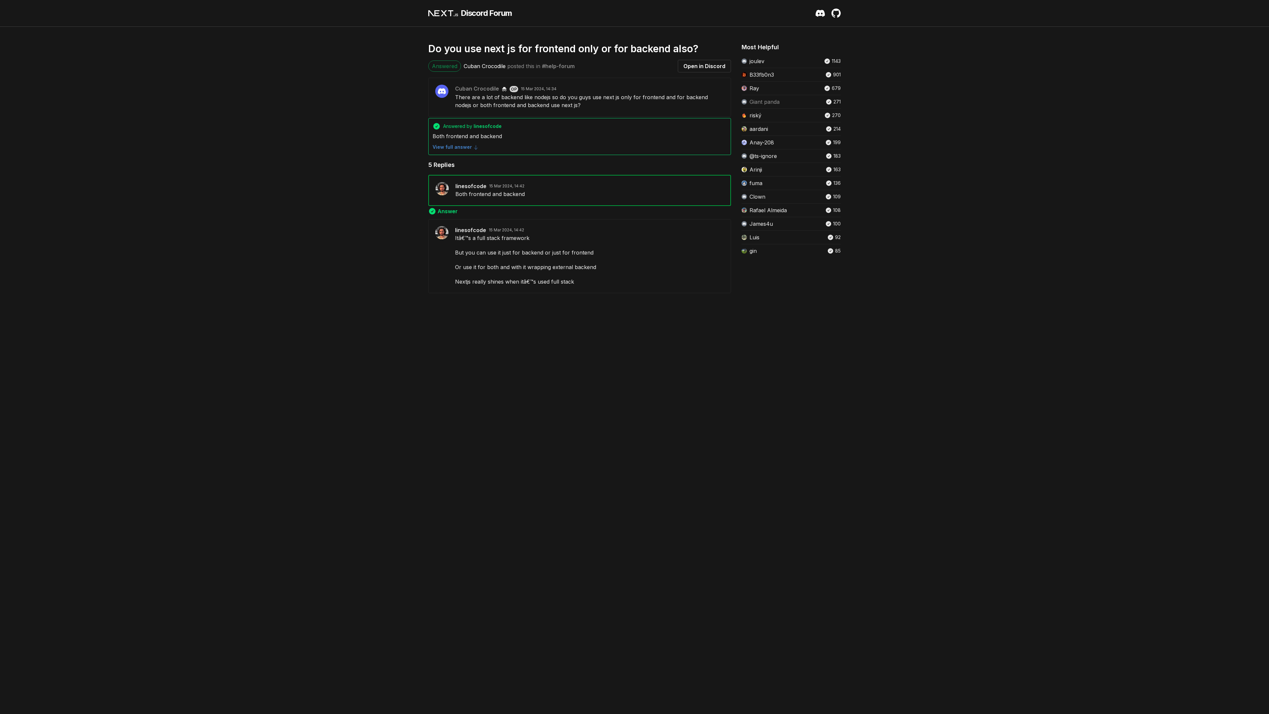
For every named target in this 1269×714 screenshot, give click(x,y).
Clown (757, 196)
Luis (754, 237)
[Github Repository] (836, 13)
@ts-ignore (763, 156)
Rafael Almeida (768, 210)
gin (753, 251)
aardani (759, 129)
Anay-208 (762, 142)
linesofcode (470, 186)
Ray (754, 88)
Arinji (756, 169)
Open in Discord (704, 66)
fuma (756, 183)
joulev (757, 61)
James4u (761, 223)
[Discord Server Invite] (820, 13)
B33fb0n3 (762, 74)
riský (755, 115)
